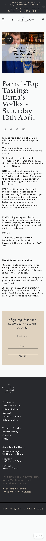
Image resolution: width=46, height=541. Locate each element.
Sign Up (23, 356)
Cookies (6, 435)
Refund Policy (10, 409)
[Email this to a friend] (23, 129)
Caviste (27, 492)
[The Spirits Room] (23, 20)
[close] (43, 7)
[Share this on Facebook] (11, 129)
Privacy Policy (10, 432)
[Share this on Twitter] (4, 129)
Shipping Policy (11, 405)
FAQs (5, 439)
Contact (6, 413)
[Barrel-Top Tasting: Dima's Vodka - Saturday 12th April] (23, 52)
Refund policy (10, 420)
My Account (9, 402)
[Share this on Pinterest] (17, 129)
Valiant (40, 509)
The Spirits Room (17, 509)
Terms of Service (11, 416)
